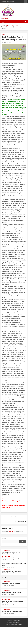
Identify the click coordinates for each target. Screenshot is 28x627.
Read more (6, 578)
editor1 (10, 42)
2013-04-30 (5, 42)
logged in (11, 531)
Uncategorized (6, 550)
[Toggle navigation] (3, 21)
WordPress (19, 624)
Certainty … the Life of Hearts (11, 552)
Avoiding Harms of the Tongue (11, 558)
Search (4, 538)
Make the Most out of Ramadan (11, 571)
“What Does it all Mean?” (10, 517)
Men (3, 34)
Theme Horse (16, 622)
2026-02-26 (5, 567)
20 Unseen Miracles (19, 521)
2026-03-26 (5, 554)
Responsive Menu (25, 1)
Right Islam (17, 620)
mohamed (11, 554)
